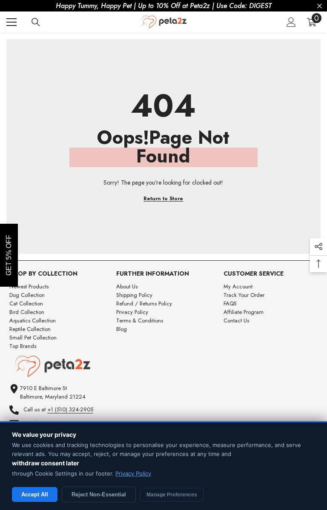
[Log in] (291, 22)
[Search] (36, 22)
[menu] (11, 22)
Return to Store (163, 198)
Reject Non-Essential (99, 494)
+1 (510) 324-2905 (70, 409)
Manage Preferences (171, 495)
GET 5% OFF (8, 255)
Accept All (34, 494)
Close (319, 6)
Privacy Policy (133, 473)
